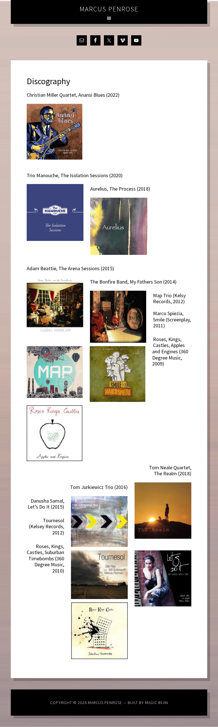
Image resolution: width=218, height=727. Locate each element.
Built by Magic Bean (148, 702)
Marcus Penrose (109, 9)
